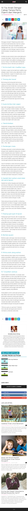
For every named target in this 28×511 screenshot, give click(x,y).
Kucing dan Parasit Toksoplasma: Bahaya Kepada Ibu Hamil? (12, 492)
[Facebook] (6, 19)
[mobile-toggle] (2, 2)
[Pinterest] (12, 19)
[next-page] (4, 378)
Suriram (10, 372)
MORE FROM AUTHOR (11, 356)
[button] (26, 2)
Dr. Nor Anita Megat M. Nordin (7, 425)
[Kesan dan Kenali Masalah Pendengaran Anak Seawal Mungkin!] (14, 445)
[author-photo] (14, 332)
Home (2, 4)
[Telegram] (18, 19)
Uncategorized (7, 4)
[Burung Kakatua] (4, 361)
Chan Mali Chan (12, 365)
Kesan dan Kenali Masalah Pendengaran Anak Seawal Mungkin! (10, 459)
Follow (24, 395)
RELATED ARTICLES (10, 353)
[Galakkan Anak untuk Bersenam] (14, 413)
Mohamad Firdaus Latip (5, 462)
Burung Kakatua (13, 359)
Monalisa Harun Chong (8, 14)
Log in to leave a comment (14, 386)
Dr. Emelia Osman (4, 494)
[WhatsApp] (15, 19)
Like (25, 392)
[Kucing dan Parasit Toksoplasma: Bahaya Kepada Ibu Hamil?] (14, 481)
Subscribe (24, 397)
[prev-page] (2, 378)
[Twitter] (9, 19)
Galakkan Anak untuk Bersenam (12, 423)
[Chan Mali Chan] (4, 367)
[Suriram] (4, 373)
